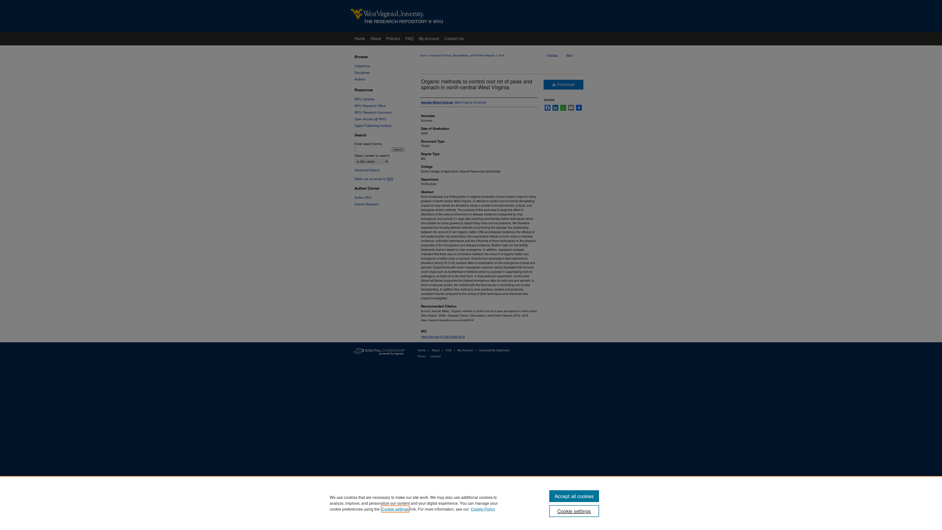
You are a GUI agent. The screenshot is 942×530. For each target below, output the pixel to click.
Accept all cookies (574, 496)
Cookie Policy (483, 509)
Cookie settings (395, 509)
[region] (471, 503)
